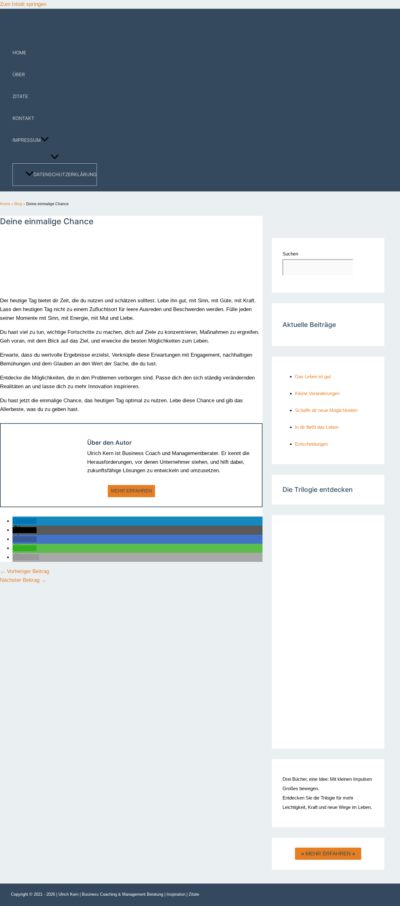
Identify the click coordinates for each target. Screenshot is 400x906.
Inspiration (176, 894)
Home (5, 204)
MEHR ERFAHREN (131, 490)
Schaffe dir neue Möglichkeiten (326, 410)
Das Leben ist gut (313, 376)
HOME (19, 53)
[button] (45, 140)
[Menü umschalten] (54, 157)
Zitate (194, 894)
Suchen (290, 253)
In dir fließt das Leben (316, 427)
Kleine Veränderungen (317, 393)
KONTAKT (23, 118)
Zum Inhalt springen (23, 4)
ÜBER (18, 74)
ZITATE (20, 96)
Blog (18, 204)
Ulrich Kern (68, 894)
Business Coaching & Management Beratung (122, 894)
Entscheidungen (311, 444)
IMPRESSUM (26, 140)
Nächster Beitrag (23, 580)
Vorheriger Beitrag (24, 571)
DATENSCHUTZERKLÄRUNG (65, 174)
